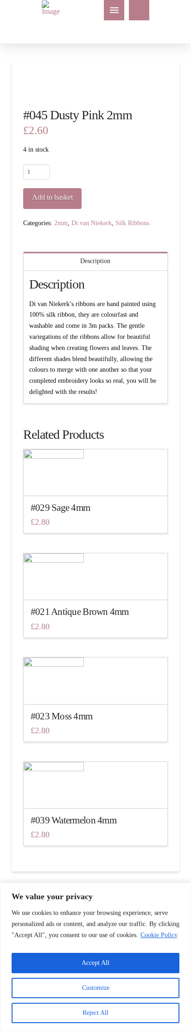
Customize (95, 987)
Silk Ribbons (132, 223)
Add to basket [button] (98, 480)
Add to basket (52, 197)
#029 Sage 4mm (60, 508)
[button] (114, 10)
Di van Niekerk (91, 223)
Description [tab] (95, 261)
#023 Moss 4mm (62, 716)
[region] (95, 957)
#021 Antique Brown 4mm (80, 612)
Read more (95, 584)
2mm (61, 223)
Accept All (95, 962)
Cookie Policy (159, 935)
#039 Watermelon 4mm (73, 820)
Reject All (95, 1012)
